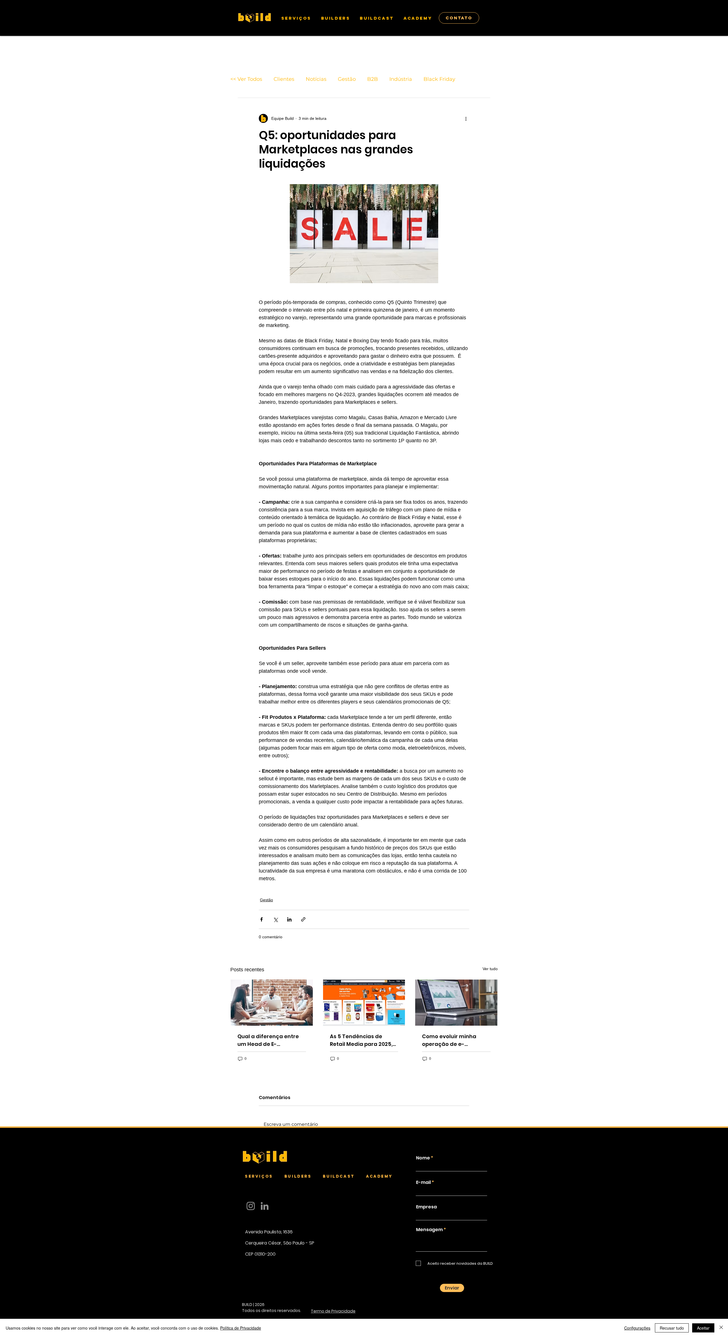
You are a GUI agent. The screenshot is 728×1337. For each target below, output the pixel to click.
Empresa (426, 1207)
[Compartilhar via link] (303, 919)
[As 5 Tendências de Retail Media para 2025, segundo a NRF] (364, 1003)
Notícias (316, 79)
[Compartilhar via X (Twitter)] (275, 919)
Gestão (347, 79)
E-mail (423, 1182)
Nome (423, 1158)
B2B (372, 79)
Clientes (284, 79)
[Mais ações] (465, 118)
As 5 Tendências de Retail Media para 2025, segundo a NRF (361, 1040)
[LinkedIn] (264, 1205)
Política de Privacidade (240, 1328)
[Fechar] (721, 1327)
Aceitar (703, 1328)
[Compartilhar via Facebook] (261, 919)
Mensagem (429, 1229)
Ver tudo (490, 968)
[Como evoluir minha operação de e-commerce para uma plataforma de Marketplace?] (456, 1003)
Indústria (400, 79)
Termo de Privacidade (333, 1311)
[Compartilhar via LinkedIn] (289, 919)
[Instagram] (250, 1205)
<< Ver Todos (246, 79)
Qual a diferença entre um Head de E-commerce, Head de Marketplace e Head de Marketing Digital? (268, 1040)
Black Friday (439, 79)
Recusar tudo (672, 1328)
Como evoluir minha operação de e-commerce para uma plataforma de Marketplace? (450, 1040)
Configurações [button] (637, 1328)
